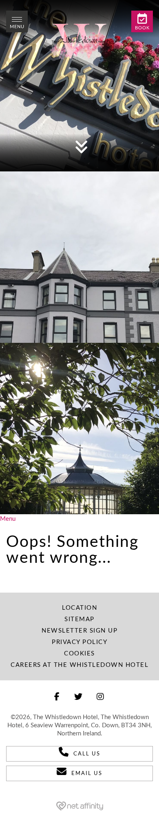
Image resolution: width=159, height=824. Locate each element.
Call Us (86, 754)
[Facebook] (57, 697)
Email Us (86, 773)
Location (79, 608)
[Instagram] (101, 697)
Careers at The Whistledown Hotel (79, 665)
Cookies (79, 654)
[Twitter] (78, 697)
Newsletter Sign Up (79, 631)
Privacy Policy (79, 642)
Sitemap (79, 619)
